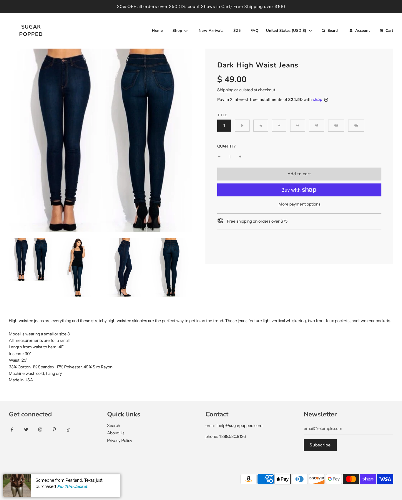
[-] (219, 157)
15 (356, 125)
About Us (115, 433)
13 (336, 125)
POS (58, 479)
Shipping (225, 89)
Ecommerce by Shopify (88, 479)
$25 (237, 30)
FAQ (254, 30)
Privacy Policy (119, 440)
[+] (240, 157)
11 (316, 125)
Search (113, 425)
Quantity (226, 146)
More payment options (299, 204)
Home (157, 30)
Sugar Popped (31, 30)
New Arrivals (211, 30)
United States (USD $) (287, 30)
